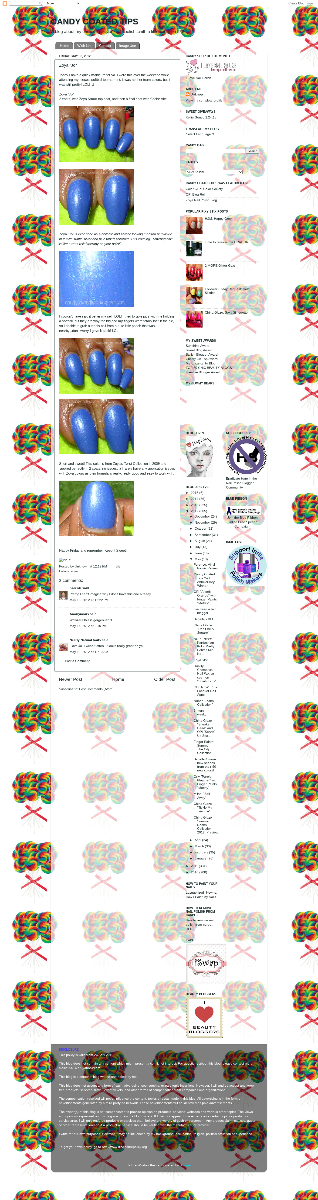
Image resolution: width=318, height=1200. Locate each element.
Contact (105, 46)
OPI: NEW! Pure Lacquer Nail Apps (205, 690)
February (202, 852)
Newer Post (70, 679)
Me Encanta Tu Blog (201, 363)
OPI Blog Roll (195, 194)
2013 (195, 505)
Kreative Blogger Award (203, 372)
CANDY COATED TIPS (94, 21)
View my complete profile (204, 100)
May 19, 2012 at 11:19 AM (89, 652)
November (203, 522)
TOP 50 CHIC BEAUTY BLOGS (209, 368)
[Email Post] (117, 566)
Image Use (127, 46)
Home (64, 46)
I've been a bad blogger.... (205, 611)
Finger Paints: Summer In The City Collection (204, 747)
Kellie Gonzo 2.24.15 (201, 117)
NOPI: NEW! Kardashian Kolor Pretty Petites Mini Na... (204, 646)
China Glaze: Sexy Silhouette (226, 312)
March (200, 846)
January (201, 858)
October (201, 528)
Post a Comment (77, 661)
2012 (195, 511)
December (203, 516)
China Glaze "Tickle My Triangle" (203, 807)
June (199, 553)
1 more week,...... (202, 712)
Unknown (82, 566)
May (198, 559)
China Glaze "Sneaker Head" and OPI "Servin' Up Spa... (204, 728)
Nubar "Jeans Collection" (204, 702)
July (198, 547)
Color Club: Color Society (204, 189)
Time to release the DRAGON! (227, 242)
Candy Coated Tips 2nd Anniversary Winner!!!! (204, 580)
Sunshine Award (198, 346)
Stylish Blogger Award (202, 354)
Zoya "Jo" (201, 660)
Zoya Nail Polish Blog (201, 200)
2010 (195, 872)
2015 (195, 493)
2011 (195, 866)
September (203, 535)
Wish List (84, 46)
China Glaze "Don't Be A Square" (203, 628)
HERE (190, 929)
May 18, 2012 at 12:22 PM (89, 600)
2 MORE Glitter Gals (220, 265)
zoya (74, 571)
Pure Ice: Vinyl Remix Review (206, 566)
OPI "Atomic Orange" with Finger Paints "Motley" (205, 597)
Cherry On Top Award (202, 359)
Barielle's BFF (204, 619)
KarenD (75, 588)
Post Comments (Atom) (96, 689)
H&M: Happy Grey (218, 218)
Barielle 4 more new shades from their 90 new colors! (205, 764)
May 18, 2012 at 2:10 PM (88, 626)
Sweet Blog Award (199, 350)
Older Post (164, 679)
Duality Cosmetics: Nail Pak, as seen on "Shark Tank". (205, 673)
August (200, 541)
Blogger (185, 1165)
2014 (195, 499)
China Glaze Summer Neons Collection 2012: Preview (206, 825)
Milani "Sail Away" (202, 795)
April (198, 840)
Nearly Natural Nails (85, 640)
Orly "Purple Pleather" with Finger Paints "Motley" (205, 782)
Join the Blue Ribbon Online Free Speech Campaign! (242, 522)
